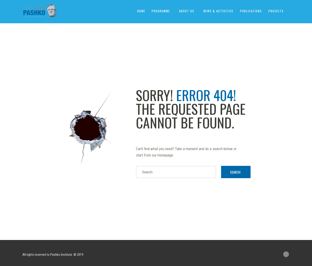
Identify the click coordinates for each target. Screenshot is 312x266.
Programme (161, 11)
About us (186, 11)
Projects (276, 11)
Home (141, 11)
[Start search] (236, 172)
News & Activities (218, 11)
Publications (251, 11)
